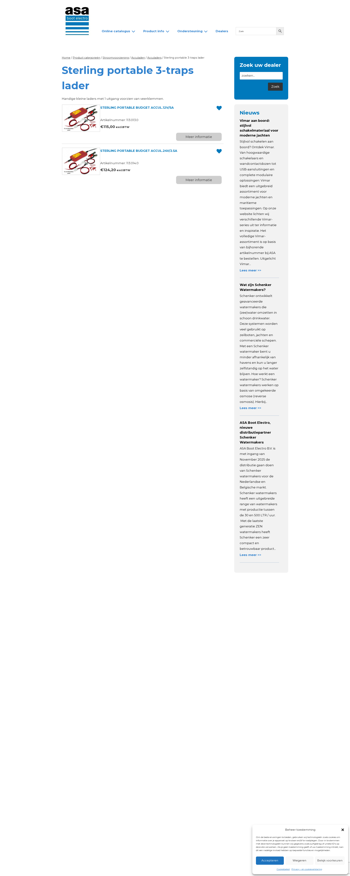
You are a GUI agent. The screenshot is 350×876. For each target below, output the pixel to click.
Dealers (159, 6)
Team (142, 6)
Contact (178, 6)
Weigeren (299, 860)
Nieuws (104, 6)
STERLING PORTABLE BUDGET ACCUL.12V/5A (137, 107)
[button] (343, 830)
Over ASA (124, 6)
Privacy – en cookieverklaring (306, 869)
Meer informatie (199, 137)
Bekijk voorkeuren (330, 860)
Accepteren (269, 860)
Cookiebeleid (283, 869)
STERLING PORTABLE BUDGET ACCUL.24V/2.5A (138, 151)
